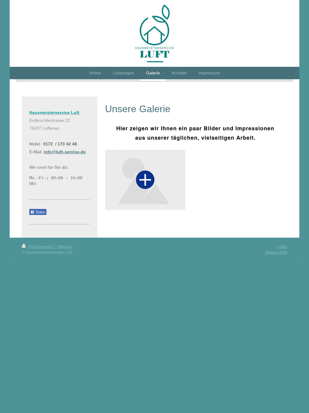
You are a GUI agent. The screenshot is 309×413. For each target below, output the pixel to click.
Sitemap (65, 246)
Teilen (39, 212)
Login (282, 246)
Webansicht (276, 252)
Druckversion (41, 246)
